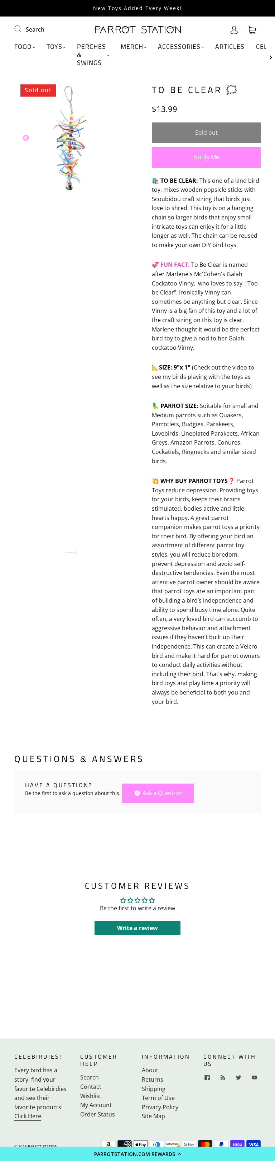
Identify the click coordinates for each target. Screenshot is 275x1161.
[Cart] (252, 29)
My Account (96, 1105)
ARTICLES (230, 47)
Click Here (27, 1116)
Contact (90, 1087)
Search (35, 29)
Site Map (153, 1116)
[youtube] (254, 1077)
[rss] (223, 1077)
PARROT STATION (43, 1146)
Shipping (153, 1089)
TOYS (54, 47)
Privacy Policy (160, 1107)
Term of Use (158, 1098)
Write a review (137, 928)
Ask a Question (162, 793)
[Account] (234, 29)
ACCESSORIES (179, 47)
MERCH (132, 47)
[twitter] (238, 1077)
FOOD (23, 47)
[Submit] (22, 29)
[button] (137, 1154)
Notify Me (206, 157)
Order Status (97, 1114)
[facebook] (207, 1077)
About (150, 1070)
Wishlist (90, 1096)
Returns (152, 1079)
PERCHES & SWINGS (91, 55)
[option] (68, 138)
